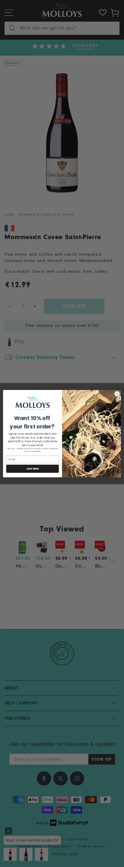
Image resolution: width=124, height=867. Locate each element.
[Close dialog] (117, 394)
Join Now (32, 468)
